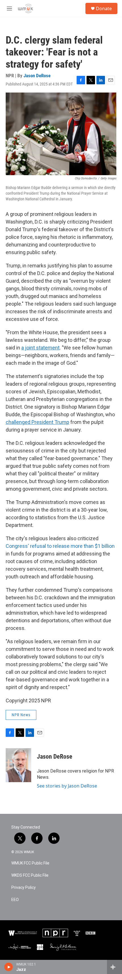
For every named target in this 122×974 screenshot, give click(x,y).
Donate (104, 8)
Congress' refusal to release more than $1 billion (60, 546)
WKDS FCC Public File (30, 875)
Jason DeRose (37, 75)
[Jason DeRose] (18, 765)
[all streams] (114, 967)
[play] (8, 967)
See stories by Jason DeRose (67, 786)
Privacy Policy (23, 887)
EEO (15, 900)
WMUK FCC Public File (30, 863)
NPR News (21, 715)
